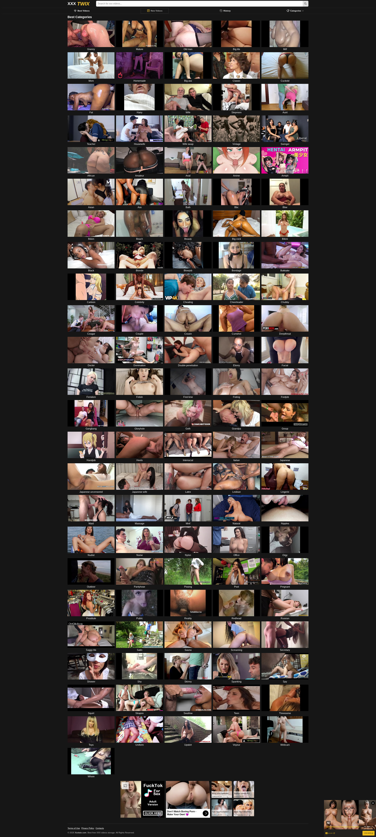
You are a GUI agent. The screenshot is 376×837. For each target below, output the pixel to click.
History (227, 11)
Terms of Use (74, 828)
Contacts (100, 828)
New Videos (156, 11)
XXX (79, 3)
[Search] (305, 3)
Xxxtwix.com (80, 832)
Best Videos (84, 11)
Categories (295, 11)
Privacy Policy (87, 828)
